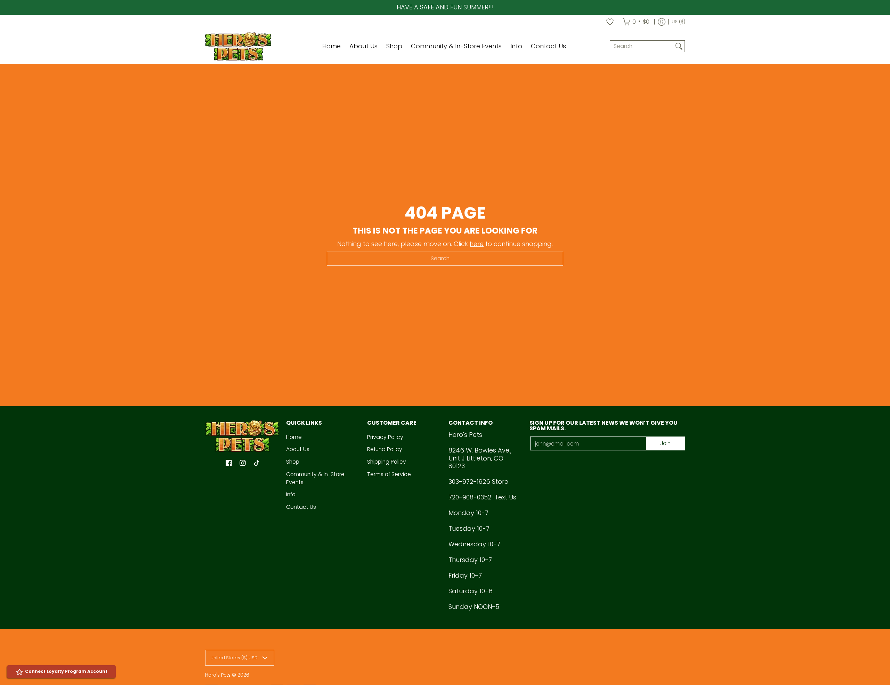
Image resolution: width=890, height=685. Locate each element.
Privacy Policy (385, 437)
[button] (229, 463)
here (477, 243)
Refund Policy (384, 449)
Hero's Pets (217, 675)
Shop (292, 462)
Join (665, 443)
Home (294, 437)
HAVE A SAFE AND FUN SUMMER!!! (445, 7)
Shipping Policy (386, 462)
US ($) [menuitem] (678, 21)
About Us (297, 449)
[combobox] (641, 46)
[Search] (679, 46)
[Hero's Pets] (238, 46)
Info (291, 494)
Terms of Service (389, 474)
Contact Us (301, 507)
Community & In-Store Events (315, 478)
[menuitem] (636, 22)
